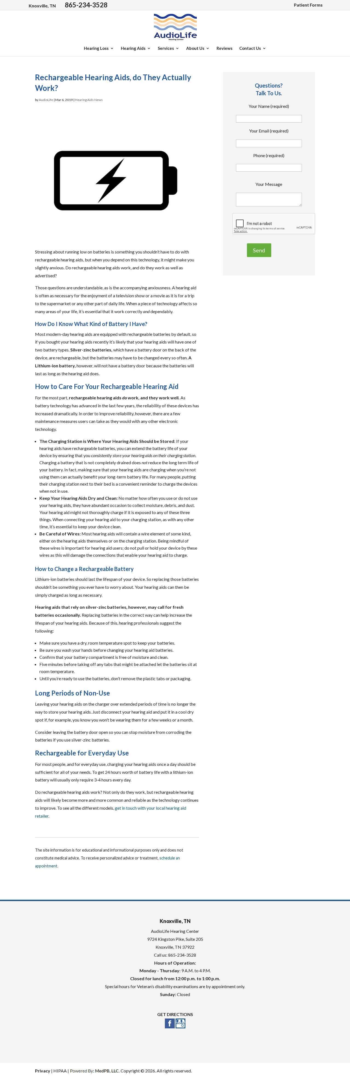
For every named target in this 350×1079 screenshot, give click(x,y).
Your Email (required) (268, 130)
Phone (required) (268, 155)
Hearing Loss (96, 48)
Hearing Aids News (89, 100)
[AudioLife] (175, 40)
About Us (195, 48)
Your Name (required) (269, 106)
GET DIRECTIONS (175, 1014)
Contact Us (250, 48)
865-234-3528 (86, 5)
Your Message (268, 184)
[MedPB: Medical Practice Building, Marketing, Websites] (95, 1070)
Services (166, 48)
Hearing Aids (133, 48)
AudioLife (46, 100)
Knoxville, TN (42, 5)
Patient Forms (308, 4)
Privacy (42, 1070)
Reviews (224, 48)
